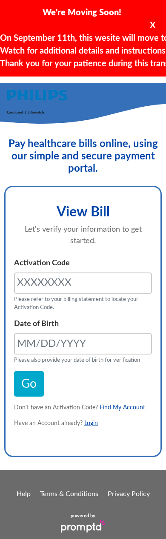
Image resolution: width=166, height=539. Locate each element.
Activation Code (42, 263)
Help (24, 494)
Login (91, 423)
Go (29, 384)
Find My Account (122, 408)
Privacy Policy (129, 494)
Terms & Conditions (69, 494)
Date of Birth (36, 324)
